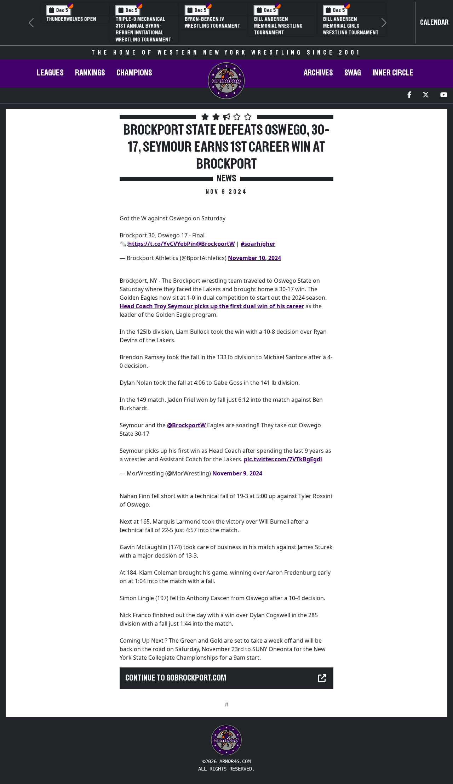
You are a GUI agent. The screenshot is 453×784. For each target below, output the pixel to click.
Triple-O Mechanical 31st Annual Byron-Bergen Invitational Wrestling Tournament (137, 29)
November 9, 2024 (237, 473)
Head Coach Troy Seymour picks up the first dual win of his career (212, 306)
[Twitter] (426, 95)
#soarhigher (258, 244)
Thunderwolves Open (66, 19)
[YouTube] (444, 95)
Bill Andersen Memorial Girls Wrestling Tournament (345, 25)
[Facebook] (409, 95)
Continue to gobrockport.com (175, 678)
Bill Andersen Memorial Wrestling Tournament (272, 25)
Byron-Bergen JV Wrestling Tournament (207, 22)
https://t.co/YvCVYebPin (162, 244)
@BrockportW (215, 244)
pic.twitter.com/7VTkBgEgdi (283, 459)
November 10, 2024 (254, 258)
